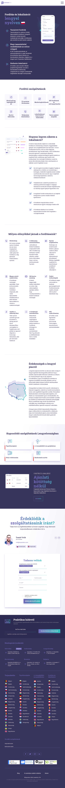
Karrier (47, 773)
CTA (40, 777)
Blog (18, 773)
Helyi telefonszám (9, 743)
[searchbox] (19, 567)
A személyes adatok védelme (32, 773)
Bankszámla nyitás (9, 746)
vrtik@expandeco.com (22, 542)
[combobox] (32, 566)
